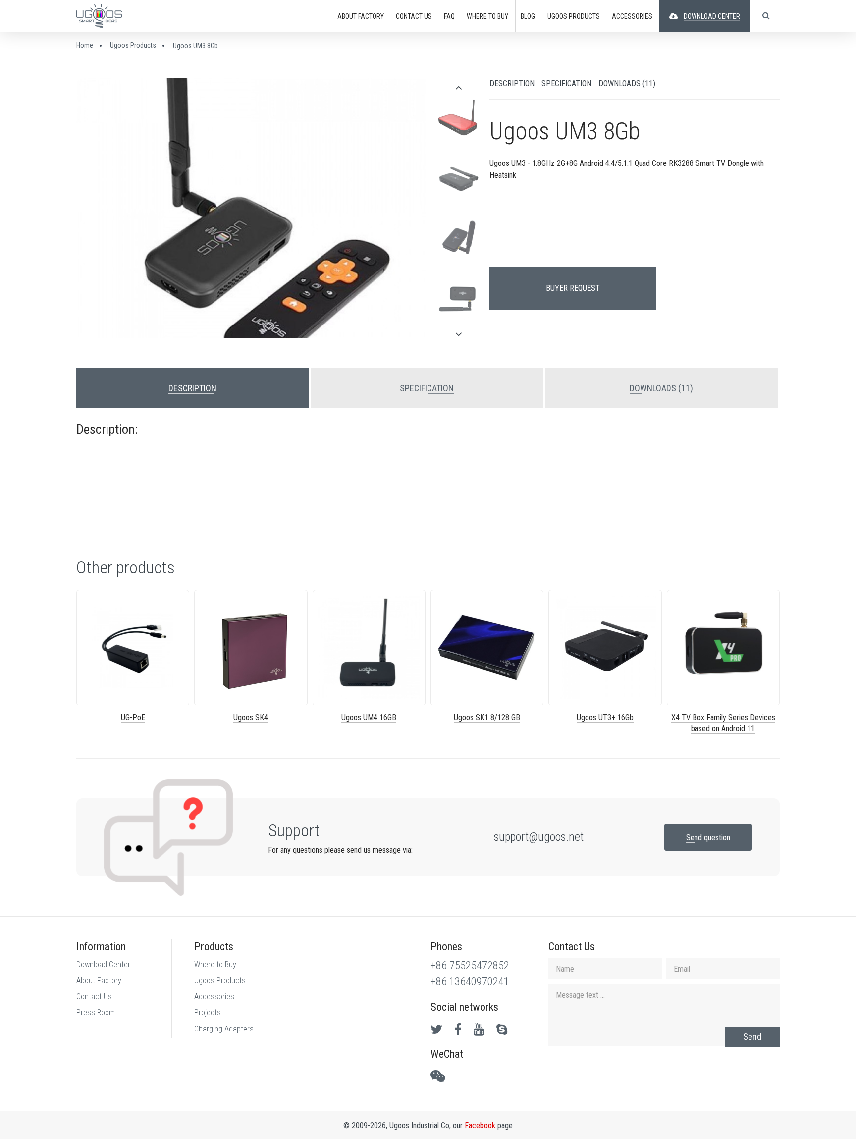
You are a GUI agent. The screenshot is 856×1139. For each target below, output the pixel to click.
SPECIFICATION (566, 83)
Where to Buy (215, 964)
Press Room (95, 1012)
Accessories (214, 996)
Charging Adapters (224, 1028)
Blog (528, 16)
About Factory (98, 980)
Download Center (103, 964)
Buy (487, 16)
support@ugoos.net (539, 837)
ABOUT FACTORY (360, 16)
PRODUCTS (573, 16)
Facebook (480, 1125)
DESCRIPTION (512, 83)
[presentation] (458, 88)
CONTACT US (414, 16)
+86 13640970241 (469, 982)
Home (84, 45)
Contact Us (94, 996)
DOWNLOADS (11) (626, 83)
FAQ (449, 16)
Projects (207, 1012)
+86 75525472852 (469, 965)
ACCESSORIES (632, 16)
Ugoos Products (133, 45)
